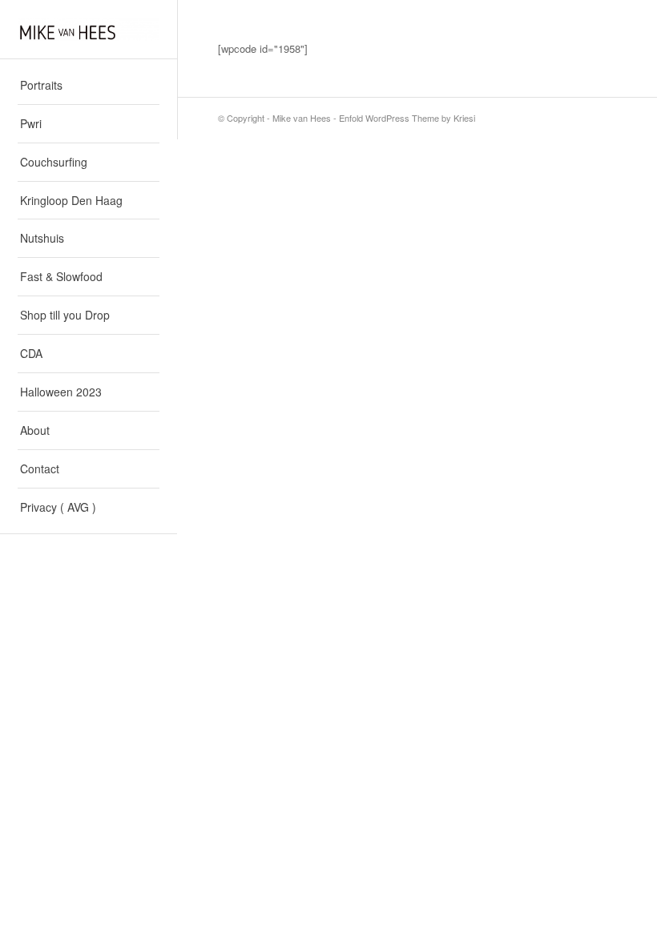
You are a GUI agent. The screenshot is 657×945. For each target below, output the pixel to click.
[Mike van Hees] (88, 29)
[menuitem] (88, 85)
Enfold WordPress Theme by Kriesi (407, 117)
